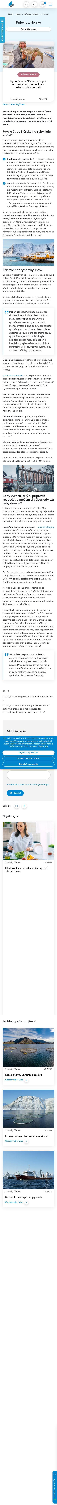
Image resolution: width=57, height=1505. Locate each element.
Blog (18, 15)
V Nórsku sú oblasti (13, 376)
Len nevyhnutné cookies (28, 758)
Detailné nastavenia (28, 764)
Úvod (10, 15)
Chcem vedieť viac (14, 1080)
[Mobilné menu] (50, 4)
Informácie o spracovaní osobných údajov (28, 785)
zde (46, 747)
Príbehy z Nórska (31, 15)
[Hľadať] (26, 4)
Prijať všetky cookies (28, 753)
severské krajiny (45, 527)
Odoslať (17, 793)
